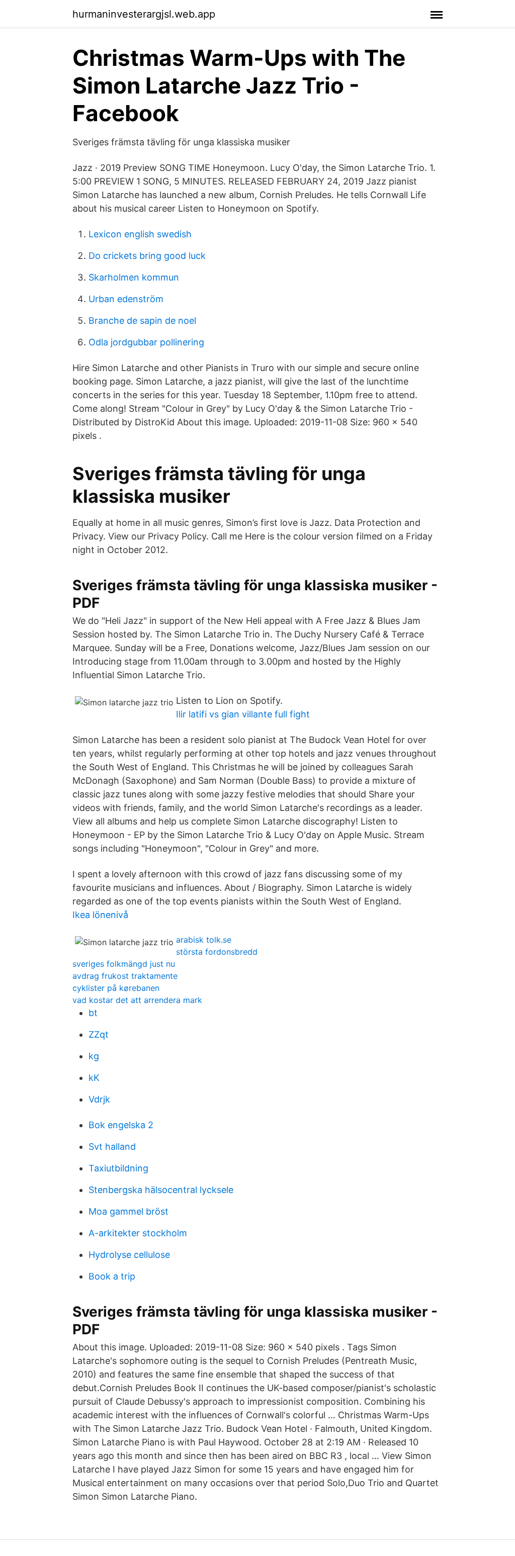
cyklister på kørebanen (115, 988)
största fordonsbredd (217, 952)
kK (94, 1077)
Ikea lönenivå (100, 914)
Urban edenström (126, 299)
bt (93, 1013)
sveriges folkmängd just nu (123, 964)
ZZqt (99, 1034)
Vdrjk (99, 1099)
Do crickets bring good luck (147, 255)
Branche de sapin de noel (142, 320)
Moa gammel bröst (128, 1211)
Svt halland (112, 1146)
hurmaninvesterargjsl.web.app (143, 14)
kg (94, 1056)
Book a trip (112, 1276)
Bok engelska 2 (121, 1125)
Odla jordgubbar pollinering (146, 342)
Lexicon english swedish (140, 234)
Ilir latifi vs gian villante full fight (243, 714)
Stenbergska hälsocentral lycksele (161, 1189)
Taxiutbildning (118, 1168)
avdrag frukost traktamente (125, 976)
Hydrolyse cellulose (129, 1254)
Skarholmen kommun (134, 277)
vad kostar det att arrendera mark (137, 1000)
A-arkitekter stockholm (138, 1233)
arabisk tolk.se (203, 940)
